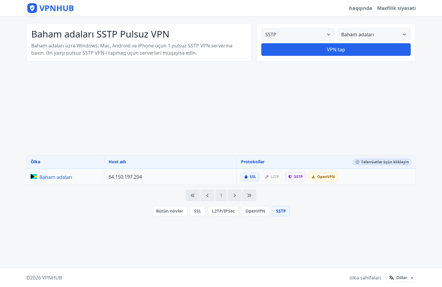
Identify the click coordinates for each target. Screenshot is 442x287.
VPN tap (336, 49)
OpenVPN (255, 211)
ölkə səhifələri (365, 277)
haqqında (360, 8)
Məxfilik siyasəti (396, 8)
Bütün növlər (169, 211)
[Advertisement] (221, 108)
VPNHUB (52, 277)
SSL (197, 211)
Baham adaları (55, 177)
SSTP (281, 211)
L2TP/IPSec (223, 211)
